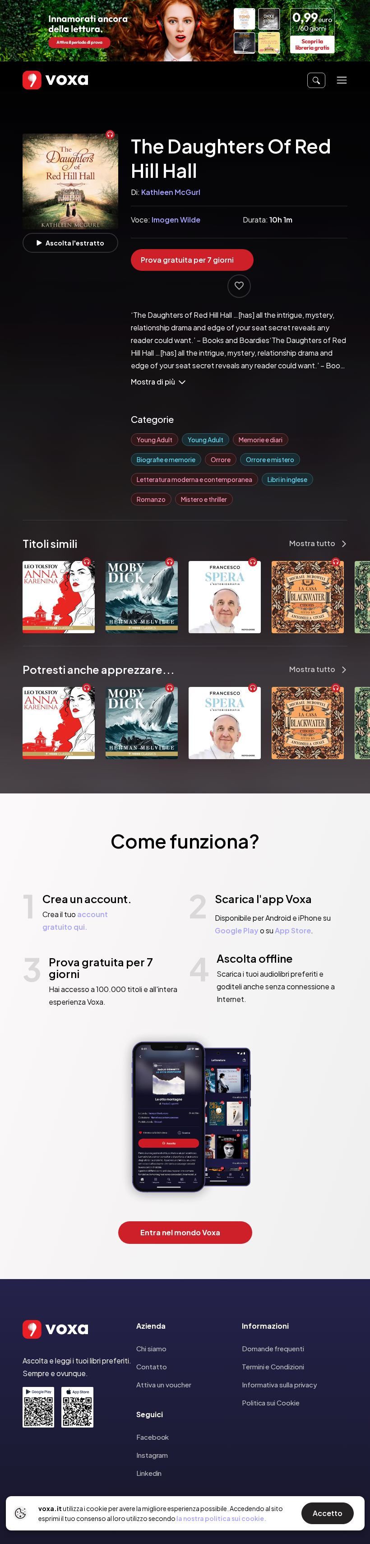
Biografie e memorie (166, 459)
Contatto (151, 1366)
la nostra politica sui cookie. (221, 1518)
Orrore (221, 459)
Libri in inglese (287, 479)
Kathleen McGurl (170, 192)
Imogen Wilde (176, 219)
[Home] (42, 80)
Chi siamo (151, 1348)
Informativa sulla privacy (279, 1384)
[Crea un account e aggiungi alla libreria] (239, 286)
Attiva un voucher (163, 1384)
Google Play (237, 930)
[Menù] (341, 80)
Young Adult (154, 440)
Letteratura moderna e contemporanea (194, 479)
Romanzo (151, 499)
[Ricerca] (316, 80)
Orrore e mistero (270, 459)
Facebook (152, 1437)
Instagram (152, 1455)
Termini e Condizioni (273, 1366)
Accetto (327, 1513)
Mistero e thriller (204, 499)
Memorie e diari (260, 440)
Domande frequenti (273, 1348)
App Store (293, 930)
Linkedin (149, 1473)
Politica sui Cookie (271, 1402)
